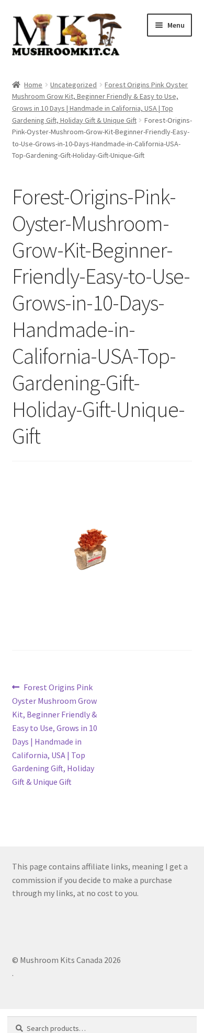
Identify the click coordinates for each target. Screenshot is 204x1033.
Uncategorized (73, 84)
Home (33, 84)
